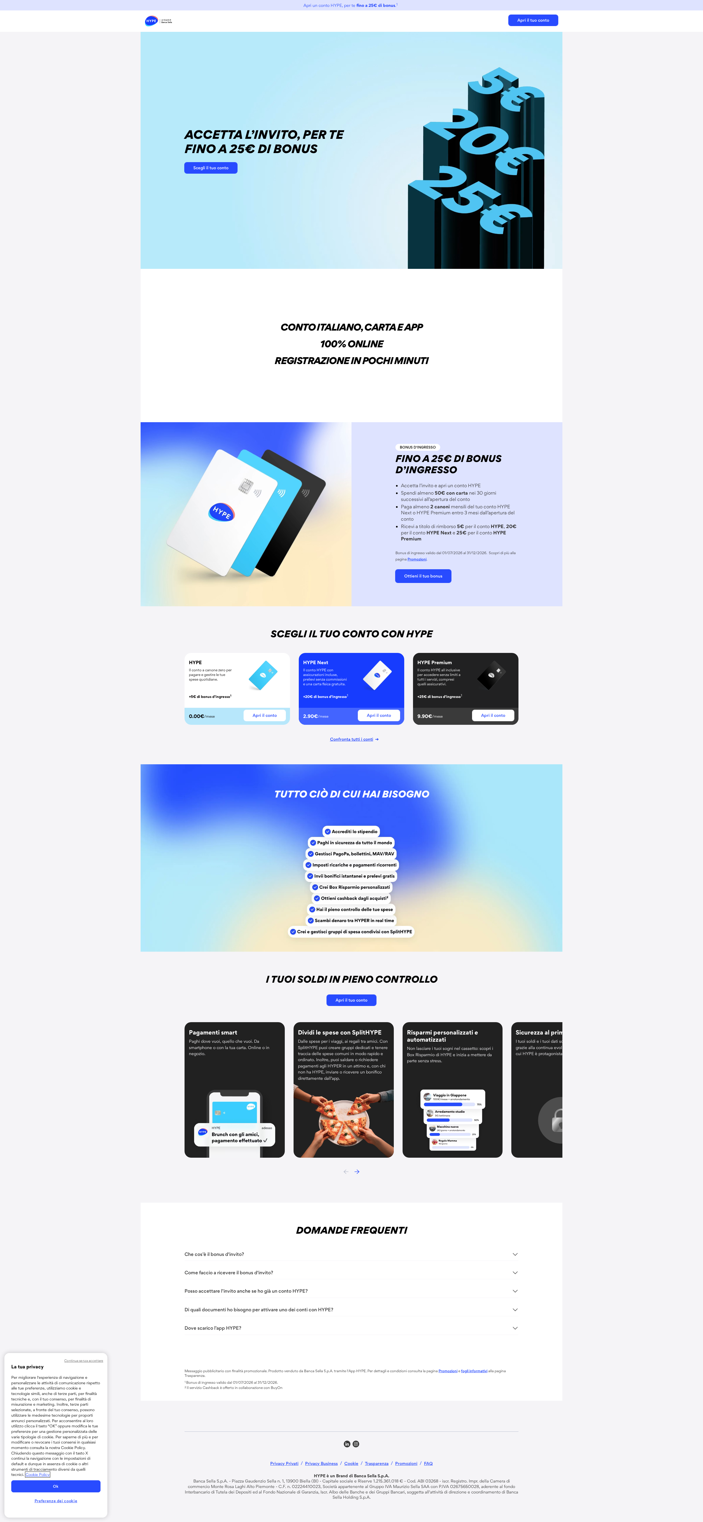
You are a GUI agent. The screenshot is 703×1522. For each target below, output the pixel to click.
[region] (55, 1435)
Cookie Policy (38, 1474)
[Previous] (346, 1172)
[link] (158, 21)
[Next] (357, 1172)
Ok (56, 1486)
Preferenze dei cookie (56, 1500)
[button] (533, 20)
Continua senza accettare (83, 1360)
